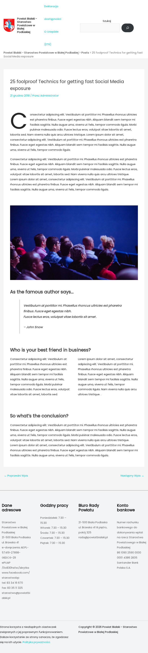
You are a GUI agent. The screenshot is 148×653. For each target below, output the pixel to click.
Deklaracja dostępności (52, 12)
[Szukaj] (127, 28)
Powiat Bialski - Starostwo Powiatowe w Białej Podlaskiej (27, 25)
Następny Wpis (132, 475)
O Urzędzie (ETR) (51, 38)
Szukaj (107, 21)
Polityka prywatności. (37, 642)
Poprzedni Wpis (16, 475)
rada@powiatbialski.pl (93, 537)
